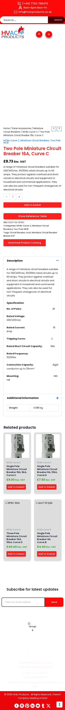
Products (15, 637)
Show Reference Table (32, 216)
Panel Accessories (21, 128)
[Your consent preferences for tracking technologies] (59, 704)
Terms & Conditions (13, 649)
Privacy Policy (36, 649)
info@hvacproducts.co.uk (35, 12)
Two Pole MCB (21, 229)
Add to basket (32, 205)
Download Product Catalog (24, 242)
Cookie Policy (56, 649)
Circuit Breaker (17, 232)
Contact (33, 641)
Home (6, 128)
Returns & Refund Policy (44, 653)
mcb (28, 232)
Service (42, 637)
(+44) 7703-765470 (35, 3)
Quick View (17, 456)
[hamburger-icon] (58, 35)
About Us (29, 637)
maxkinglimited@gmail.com (36, 667)
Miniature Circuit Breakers (35, 140)
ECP (13, 235)
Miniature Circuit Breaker (44, 232)
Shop (52, 637)
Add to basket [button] (16, 487)
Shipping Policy (17, 653)
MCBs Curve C (30, 131)
